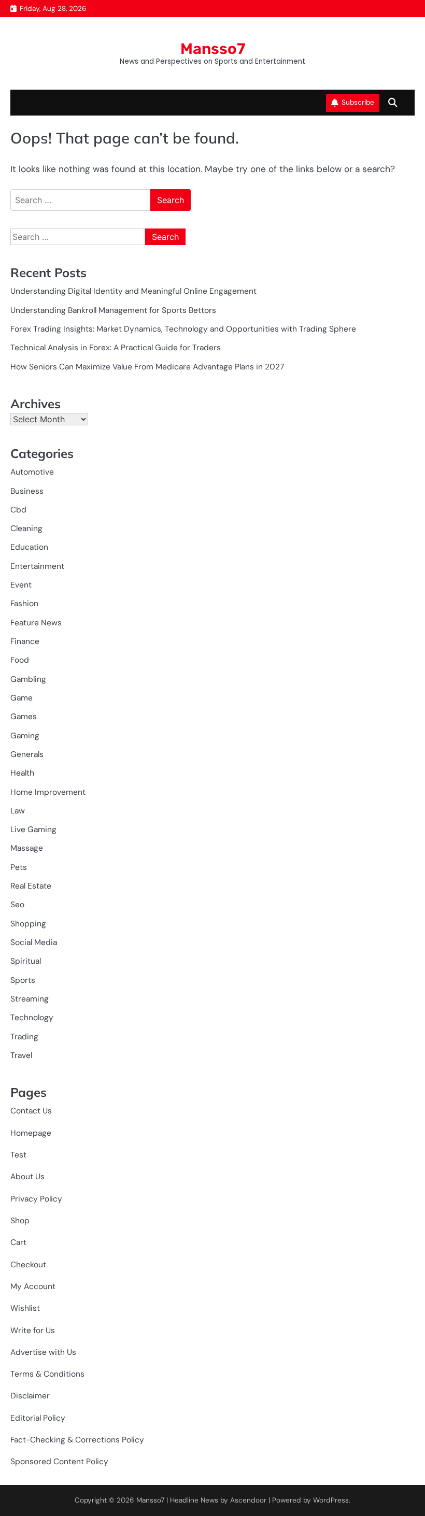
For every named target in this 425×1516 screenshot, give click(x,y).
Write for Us (32, 1330)
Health (22, 773)
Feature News (36, 623)
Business (27, 491)
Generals (27, 754)
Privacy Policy (36, 1199)
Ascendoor (248, 1500)
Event (21, 585)
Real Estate (30, 886)
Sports (22, 980)
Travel (21, 1055)
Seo (17, 904)
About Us (27, 1176)
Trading (24, 1037)
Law (17, 811)
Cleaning (26, 528)
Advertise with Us (43, 1352)
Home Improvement (48, 792)
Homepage (30, 1133)
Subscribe (358, 102)
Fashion (24, 603)
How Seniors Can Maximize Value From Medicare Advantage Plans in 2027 (147, 367)
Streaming (29, 999)
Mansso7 (212, 49)
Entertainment (37, 566)
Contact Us (31, 1111)
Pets (18, 867)
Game (21, 698)
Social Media (33, 942)
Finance (24, 641)
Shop (20, 1220)
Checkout (28, 1265)
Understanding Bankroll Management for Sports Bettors (113, 310)
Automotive (32, 472)
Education (29, 547)
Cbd (18, 510)
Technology (31, 1017)
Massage (26, 848)
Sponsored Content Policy (59, 1461)
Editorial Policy (37, 1418)
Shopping (28, 924)
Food (19, 660)
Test (18, 1155)
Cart (18, 1242)
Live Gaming (33, 829)
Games (23, 716)
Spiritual (25, 961)
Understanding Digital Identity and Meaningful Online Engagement (133, 291)
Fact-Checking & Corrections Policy (77, 1440)
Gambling (28, 679)
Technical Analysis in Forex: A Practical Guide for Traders (115, 347)
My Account (32, 1286)
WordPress (331, 1500)
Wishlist (25, 1308)
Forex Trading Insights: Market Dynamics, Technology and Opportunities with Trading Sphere (183, 329)
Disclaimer (30, 1396)
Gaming (24, 736)
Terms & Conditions (47, 1374)
